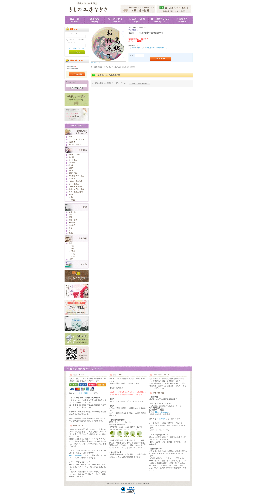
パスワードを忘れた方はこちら (75, 48)
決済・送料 (83, 393)
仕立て (140, 47)
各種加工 (133, 47)
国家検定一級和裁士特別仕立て (156, 47)
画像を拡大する (95, 62)
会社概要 (162, 419)
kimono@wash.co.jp (77, 455)
